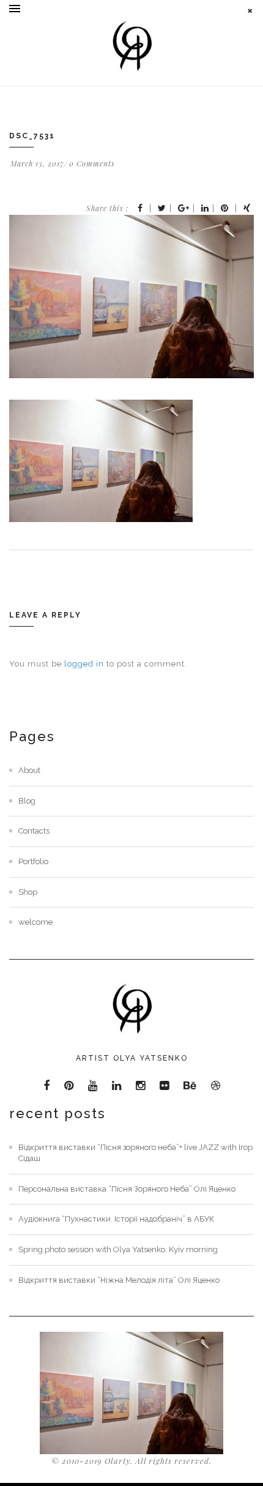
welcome (35, 922)
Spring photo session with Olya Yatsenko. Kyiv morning (118, 1249)
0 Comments (92, 163)
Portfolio (33, 861)
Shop (27, 892)
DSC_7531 (32, 136)
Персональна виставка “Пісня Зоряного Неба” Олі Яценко (126, 1188)
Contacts (34, 830)
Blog (26, 800)
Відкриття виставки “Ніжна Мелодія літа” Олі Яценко (119, 1280)
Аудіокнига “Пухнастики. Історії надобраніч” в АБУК (116, 1218)
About (29, 770)
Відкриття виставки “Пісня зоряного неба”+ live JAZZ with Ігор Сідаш (135, 1153)
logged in (84, 663)
